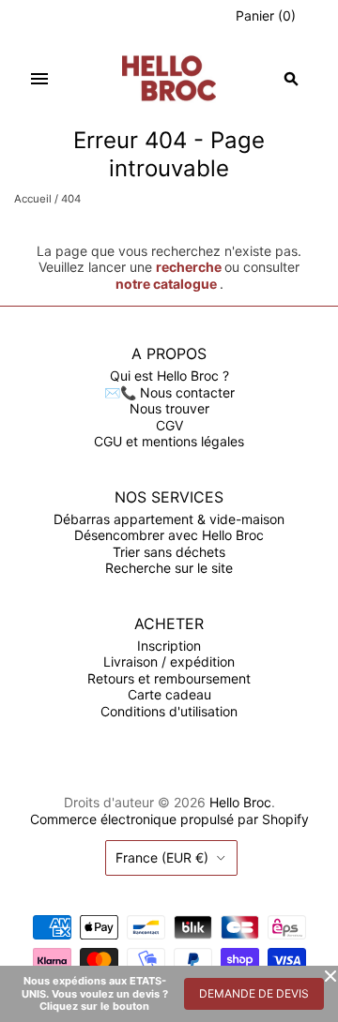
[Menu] (39, 78)
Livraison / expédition (169, 661)
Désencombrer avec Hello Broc (169, 535)
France (161, 857)
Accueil (33, 198)
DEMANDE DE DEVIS (254, 993)
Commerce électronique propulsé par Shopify (169, 819)
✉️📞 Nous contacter (169, 392)
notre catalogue (166, 284)
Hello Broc (240, 802)
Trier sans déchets (169, 552)
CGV (169, 425)
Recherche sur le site (169, 568)
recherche (189, 267)
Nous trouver (169, 408)
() (266, 15)
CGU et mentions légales (169, 441)
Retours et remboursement (169, 678)
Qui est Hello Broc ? (169, 375)
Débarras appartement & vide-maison (169, 519)
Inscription (169, 646)
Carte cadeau (169, 694)
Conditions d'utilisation (169, 711)
